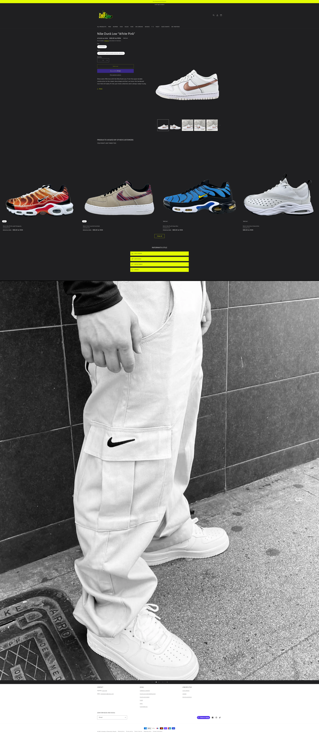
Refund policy (121, 731)
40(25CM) (103, 47)
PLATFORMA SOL (144, 706)
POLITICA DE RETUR (187, 697)
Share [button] (100, 89)
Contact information (157, 731)
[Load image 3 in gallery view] (187, 125)
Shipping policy (147, 731)
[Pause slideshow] (167, 682)
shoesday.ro (104, 731)
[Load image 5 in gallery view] (212, 125)
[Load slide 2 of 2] (158, 682)
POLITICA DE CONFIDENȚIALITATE (148, 693)
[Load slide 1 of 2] (156, 682)
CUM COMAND (186, 690)
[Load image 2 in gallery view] (175, 125)
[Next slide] (163, 682)
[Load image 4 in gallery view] (199, 125)
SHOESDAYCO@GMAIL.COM (107, 693)
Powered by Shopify (111, 731)
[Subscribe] (125, 717)
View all (159, 236)
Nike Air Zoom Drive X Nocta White (251, 226)
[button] (213, 15)
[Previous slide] (152, 682)
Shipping (106, 40)
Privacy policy (129, 731)
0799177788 (104, 690)
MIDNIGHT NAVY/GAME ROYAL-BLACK (112, 53)
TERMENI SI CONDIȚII (145, 690)
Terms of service (138, 731)
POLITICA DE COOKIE (144, 697)
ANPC (141, 703)
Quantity (99, 57)
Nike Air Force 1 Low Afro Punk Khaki (91, 226)
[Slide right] (220, 125)
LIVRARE (184, 693)
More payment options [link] (115, 75)
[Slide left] (155, 125)
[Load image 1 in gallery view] (163, 125)
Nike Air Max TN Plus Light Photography (12, 226)
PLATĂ (141, 700)
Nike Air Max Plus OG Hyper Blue (170, 226)
